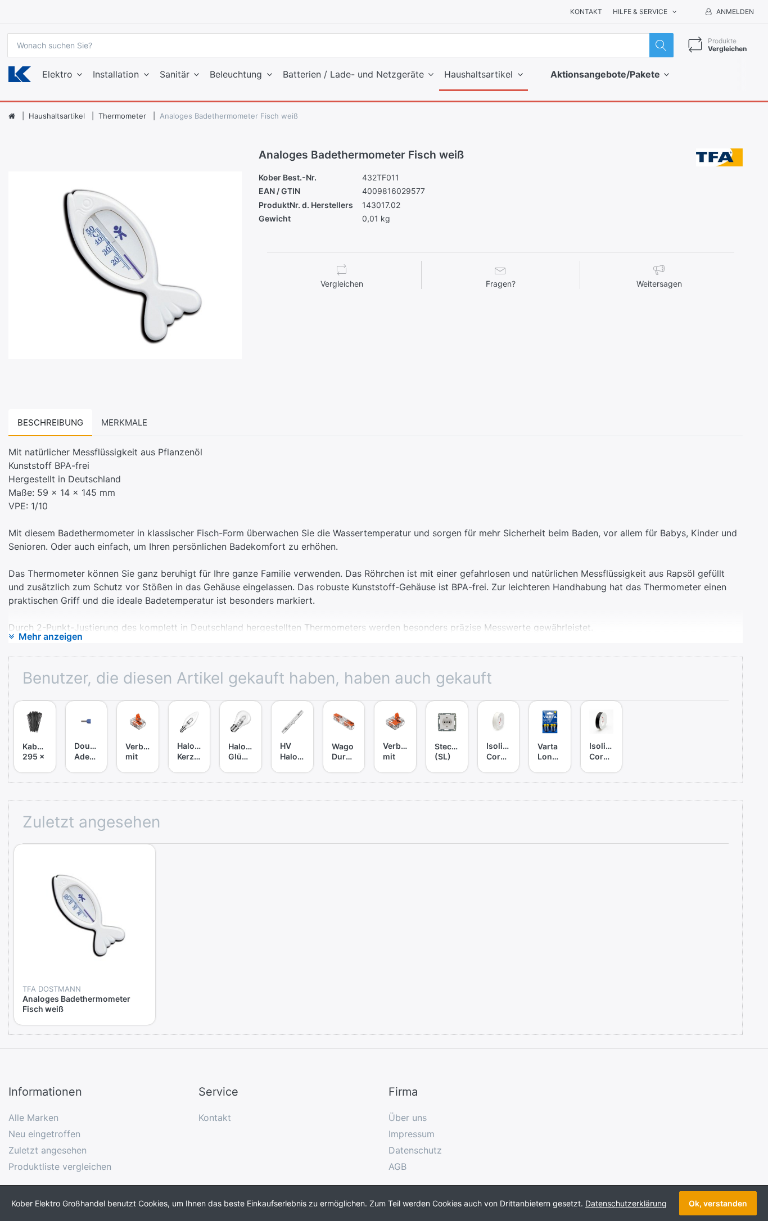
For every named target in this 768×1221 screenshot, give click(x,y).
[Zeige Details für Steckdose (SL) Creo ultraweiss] (447, 721)
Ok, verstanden (718, 1203)
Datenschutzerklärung (626, 1203)
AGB (397, 1166)
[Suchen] (661, 45)
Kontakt (586, 11)
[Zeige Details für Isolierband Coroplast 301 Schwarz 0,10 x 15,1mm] (601, 721)
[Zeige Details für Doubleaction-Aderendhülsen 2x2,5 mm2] (86, 721)
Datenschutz (415, 1150)
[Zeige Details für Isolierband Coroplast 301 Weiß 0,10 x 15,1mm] (498, 721)
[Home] (11, 116)
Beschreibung (50, 422)
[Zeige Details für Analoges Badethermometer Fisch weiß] (84, 915)
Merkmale (124, 422)
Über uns (407, 1117)
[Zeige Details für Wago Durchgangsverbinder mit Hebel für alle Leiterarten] (344, 721)
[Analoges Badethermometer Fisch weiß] (125, 265)
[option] (125, 265)
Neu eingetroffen (44, 1133)
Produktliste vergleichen (59, 1166)
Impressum (411, 1133)
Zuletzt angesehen (47, 1150)
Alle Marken (33, 1117)
